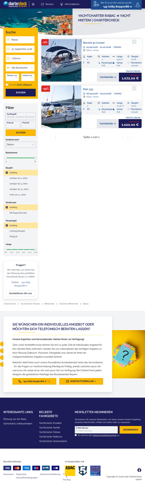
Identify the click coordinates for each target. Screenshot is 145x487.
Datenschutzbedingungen (105, 435)
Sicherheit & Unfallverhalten (17, 423)
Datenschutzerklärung (50, 474)
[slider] (5, 158)
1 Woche (15, 58)
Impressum (8, 474)
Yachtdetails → (108, 77)
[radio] (20, 172)
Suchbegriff (11, 114)
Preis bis (26, 123)
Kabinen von (12, 75)
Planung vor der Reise (14, 419)
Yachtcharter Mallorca (50, 436)
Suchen (20, 92)
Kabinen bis (27, 75)
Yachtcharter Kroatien (50, 423)
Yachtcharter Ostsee (49, 432)
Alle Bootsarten (19, 67)
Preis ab (10, 123)
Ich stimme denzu (98, 435)
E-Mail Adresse (82, 428)
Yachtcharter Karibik (49, 427)
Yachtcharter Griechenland (53, 441)
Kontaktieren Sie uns (20, 293)
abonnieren (130, 429)
